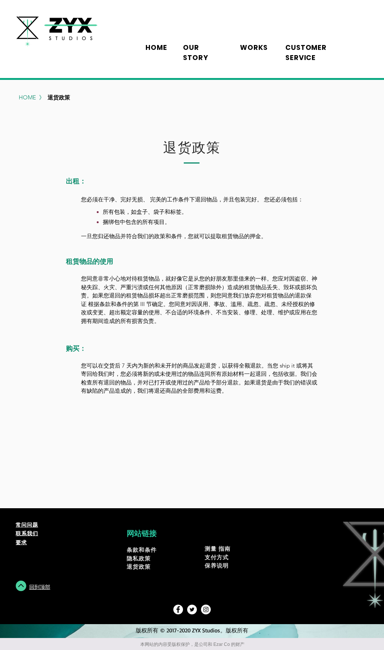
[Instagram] (206, 609)
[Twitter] (192, 609)
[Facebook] (178, 609)
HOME (28, 97)
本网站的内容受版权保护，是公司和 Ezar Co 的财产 (192, 644)
